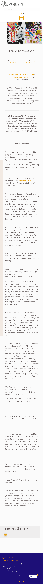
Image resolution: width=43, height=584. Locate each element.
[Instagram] (20, 13)
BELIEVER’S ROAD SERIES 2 (21, 77)
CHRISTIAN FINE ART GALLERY (21, 75)
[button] (21, 18)
